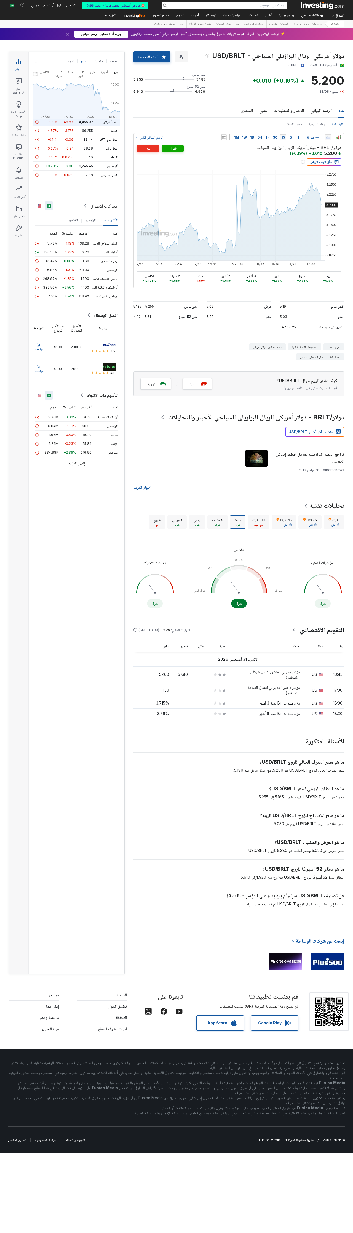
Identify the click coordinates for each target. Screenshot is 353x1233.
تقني (264, 110)
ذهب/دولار (111, 122)
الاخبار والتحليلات (289, 110)
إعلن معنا (52, 1006)
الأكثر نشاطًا (110, 220)
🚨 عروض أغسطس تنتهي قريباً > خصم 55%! (115, 5)
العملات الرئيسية (279, 24)
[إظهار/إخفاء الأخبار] (224, 137)
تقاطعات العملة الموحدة (307, 24)
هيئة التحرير (50, 1028)
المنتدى (247, 110)
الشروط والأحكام (75, 1140)
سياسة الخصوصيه (45, 1140)
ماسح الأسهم (161, 15)
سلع (83, 61)
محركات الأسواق (104, 206)
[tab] (334, 522)
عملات (114, 61)
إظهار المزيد (142, 487)
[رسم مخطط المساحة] (328, 137)
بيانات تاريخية (317, 124)
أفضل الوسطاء (105, 315)
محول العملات (293, 124)
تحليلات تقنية (326, 505)
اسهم (71, 61)
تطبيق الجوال (117, 1006)
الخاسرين (72, 220)
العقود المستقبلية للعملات (169, 24)
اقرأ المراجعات (39, 347)
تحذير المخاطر (17, 1140)
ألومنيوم (112, 166)
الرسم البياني (321, 110)
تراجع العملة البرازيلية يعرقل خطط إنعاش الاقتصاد (310, 457)
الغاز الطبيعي (109, 175)
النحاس (113, 157)
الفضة (114, 131)
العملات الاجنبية (254, 24)
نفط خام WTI (109, 139)
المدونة (122, 994)
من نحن (53, 994)
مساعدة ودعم (49, 1017)
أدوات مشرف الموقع (112, 1028)
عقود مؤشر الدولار (200, 24)
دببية (192, 383)
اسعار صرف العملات (227, 24)
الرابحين (90, 220)
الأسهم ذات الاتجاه (102, 395)
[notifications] (22, 4)
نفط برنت (111, 148)
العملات (335, 24)
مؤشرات (98, 61)
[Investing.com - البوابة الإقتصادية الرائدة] (322, 5)
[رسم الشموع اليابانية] (339, 137)
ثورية (151, 383)
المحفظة (121, 1017)
